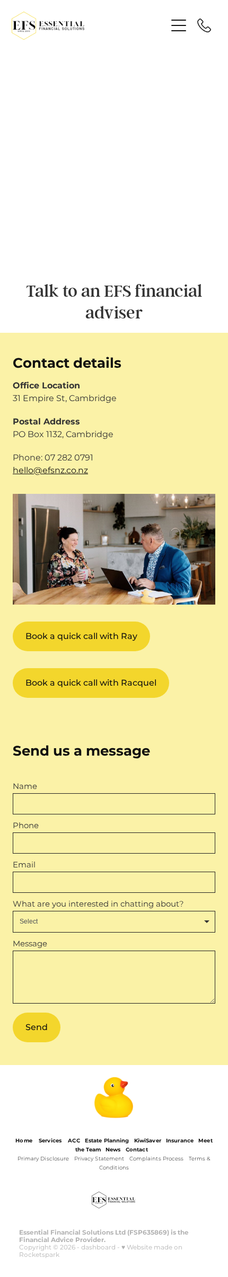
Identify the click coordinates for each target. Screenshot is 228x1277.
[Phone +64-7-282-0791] (204, 25)
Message (30, 944)
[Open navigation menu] (178, 25)
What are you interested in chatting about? (98, 904)
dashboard (98, 1248)
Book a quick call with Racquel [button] (90, 683)
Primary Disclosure (43, 1159)
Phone (26, 826)
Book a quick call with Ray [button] (81, 636)
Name (25, 787)
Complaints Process (156, 1159)
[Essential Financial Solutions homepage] (89, 26)
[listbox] (114, 922)
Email (24, 865)
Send (36, 1027)
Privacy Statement (99, 1159)
